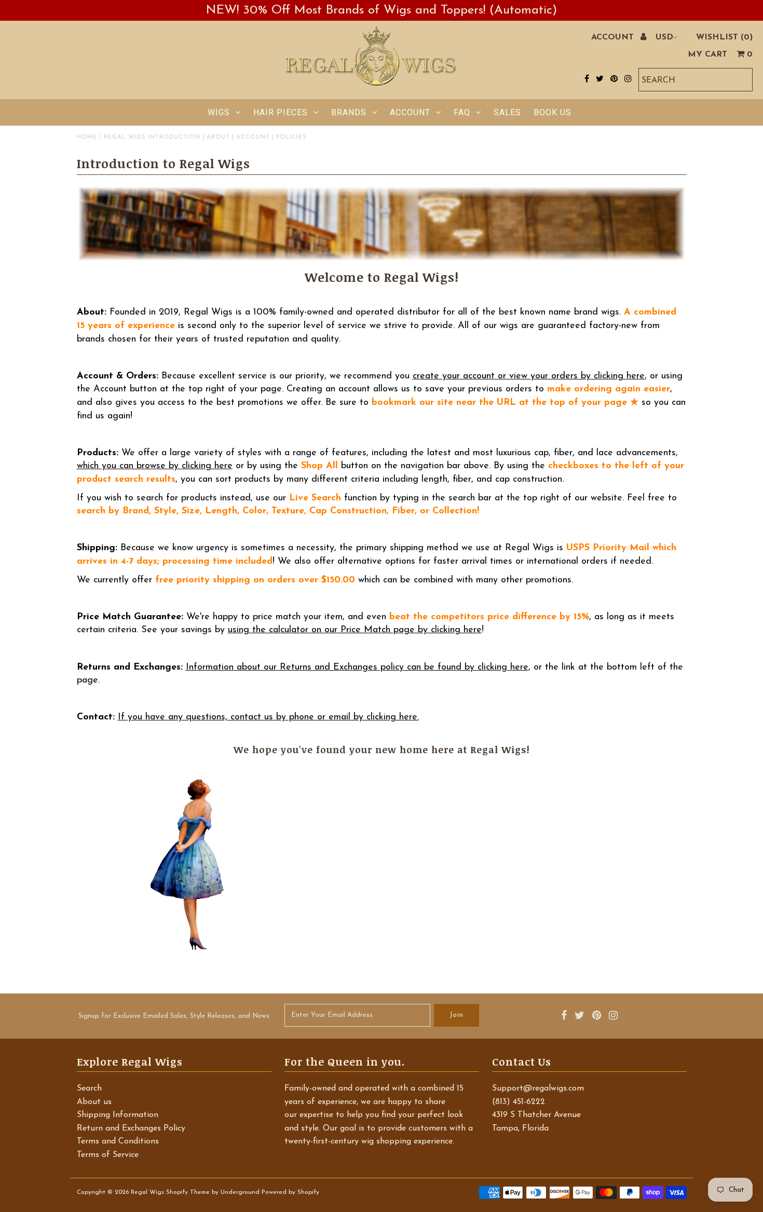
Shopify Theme (188, 1192)
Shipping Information (117, 1115)
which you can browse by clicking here (155, 466)
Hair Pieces (280, 112)
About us (94, 1102)
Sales (507, 112)
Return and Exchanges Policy (131, 1128)
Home (87, 137)
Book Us (552, 112)
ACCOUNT (613, 37)
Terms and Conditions (118, 1141)
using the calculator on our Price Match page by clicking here (355, 630)
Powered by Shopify (290, 1192)
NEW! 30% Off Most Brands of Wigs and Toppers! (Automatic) (381, 10)
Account (410, 112)
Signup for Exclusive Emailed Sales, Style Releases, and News (173, 1016)
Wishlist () (724, 37)
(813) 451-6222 (518, 1102)
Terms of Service (108, 1155)
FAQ (462, 112)
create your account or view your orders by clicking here (529, 376)
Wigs (219, 112)
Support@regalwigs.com (538, 1088)
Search (89, 1088)
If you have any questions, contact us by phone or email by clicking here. (268, 717)
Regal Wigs (147, 1192)
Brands (348, 112)
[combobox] (695, 79)
